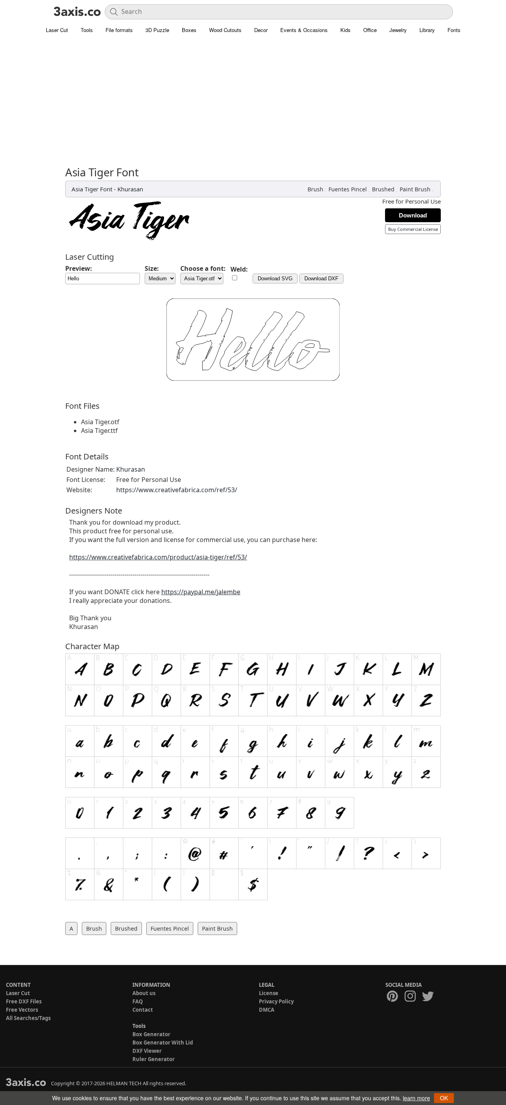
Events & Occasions (304, 30)
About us (143, 993)
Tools (87, 30)
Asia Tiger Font (92, 189)
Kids (345, 30)
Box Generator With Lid (162, 1042)
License (268, 993)
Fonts (454, 30)
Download (413, 215)
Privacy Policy (276, 1001)
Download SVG (275, 278)
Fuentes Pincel (348, 189)
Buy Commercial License (413, 229)
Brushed (383, 189)
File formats (119, 30)
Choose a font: (203, 268)
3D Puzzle (157, 30)
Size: (152, 268)
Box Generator (151, 1034)
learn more (416, 1098)
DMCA (266, 1009)
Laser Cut (57, 30)
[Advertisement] (253, 97)
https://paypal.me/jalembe (200, 591)
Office (370, 30)
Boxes (189, 30)
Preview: (78, 268)
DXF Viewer (147, 1050)
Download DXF (321, 278)
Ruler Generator (153, 1059)
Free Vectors (22, 1009)
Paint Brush (415, 189)
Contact (142, 1009)
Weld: (239, 269)
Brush (315, 189)
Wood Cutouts (225, 30)
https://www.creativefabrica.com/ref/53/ (176, 489)
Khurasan (130, 189)
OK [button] (444, 1098)
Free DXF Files (24, 1001)
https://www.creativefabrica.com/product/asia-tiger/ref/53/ (158, 557)
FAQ (137, 1001)
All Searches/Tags (28, 1018)
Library (427, 30)
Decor (261, 30)
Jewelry (398, 30)
